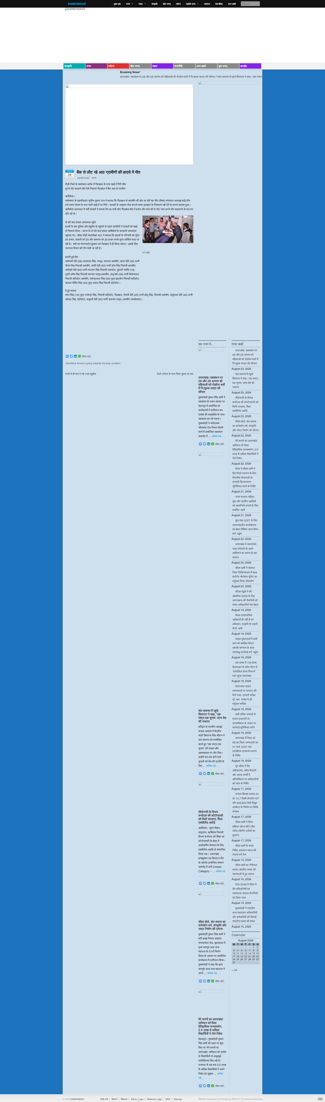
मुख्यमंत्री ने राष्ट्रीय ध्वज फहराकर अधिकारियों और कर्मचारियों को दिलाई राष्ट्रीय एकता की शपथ (244, 914)
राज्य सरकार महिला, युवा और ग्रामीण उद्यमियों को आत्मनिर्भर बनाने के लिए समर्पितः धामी (245, 503)
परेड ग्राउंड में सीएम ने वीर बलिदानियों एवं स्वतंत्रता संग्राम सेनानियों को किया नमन (245, 890)
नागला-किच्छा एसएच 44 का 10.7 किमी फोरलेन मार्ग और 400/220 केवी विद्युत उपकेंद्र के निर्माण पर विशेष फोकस (245, 802)
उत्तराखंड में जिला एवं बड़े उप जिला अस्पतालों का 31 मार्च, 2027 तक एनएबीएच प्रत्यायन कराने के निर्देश (245, 746)
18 (237, 956)
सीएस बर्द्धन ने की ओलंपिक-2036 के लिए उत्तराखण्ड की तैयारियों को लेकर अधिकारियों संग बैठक (245, 598)
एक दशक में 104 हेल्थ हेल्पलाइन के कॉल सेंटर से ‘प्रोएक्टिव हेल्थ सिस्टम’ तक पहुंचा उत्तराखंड (244, 669)
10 (234, 953)
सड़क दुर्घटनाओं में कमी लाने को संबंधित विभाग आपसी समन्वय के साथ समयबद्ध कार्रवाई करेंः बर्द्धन (245, 645)
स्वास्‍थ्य (207, 3)
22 (253, 956)
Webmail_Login (154, 1099)
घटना (94, 177)
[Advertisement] (129, 328)
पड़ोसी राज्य (190, 3)
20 (245, 956)
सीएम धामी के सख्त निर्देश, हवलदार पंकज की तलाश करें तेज (244, 850)
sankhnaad (83, 177)
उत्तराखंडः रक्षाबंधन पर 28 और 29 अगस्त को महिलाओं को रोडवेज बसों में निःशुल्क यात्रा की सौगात (147, 77)
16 (257, 953)
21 (249, 956)
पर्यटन (178, 3)
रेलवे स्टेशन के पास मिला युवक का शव (175, 374)
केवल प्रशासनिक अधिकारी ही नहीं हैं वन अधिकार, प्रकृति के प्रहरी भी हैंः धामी (245, 621)
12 (241, 953)
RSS (168, 1099)
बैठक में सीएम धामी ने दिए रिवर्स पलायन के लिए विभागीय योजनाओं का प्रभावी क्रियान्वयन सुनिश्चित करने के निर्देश (244, 477)
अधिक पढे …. (218, 436)
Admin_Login (137, 1099)
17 (234, 956)
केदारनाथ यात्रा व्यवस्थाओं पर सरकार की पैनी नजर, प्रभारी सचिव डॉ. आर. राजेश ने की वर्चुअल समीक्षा (244, 695)
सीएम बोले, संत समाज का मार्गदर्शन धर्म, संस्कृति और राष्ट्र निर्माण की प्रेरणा (212, 925)
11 (237, 953)
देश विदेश (219, 3)
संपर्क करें (104, 1099)
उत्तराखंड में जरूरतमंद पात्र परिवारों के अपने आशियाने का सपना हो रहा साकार (244, 550)
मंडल (141, 3)
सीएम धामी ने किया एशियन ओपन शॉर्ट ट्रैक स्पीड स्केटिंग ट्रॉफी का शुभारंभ (243, 828)
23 (257, 956)
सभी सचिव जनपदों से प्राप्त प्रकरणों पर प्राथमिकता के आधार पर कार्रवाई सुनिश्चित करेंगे (244, 720)
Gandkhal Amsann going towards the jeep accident (93, 363)
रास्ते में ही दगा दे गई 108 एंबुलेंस (80, 374)
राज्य (128, 3)
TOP (320, 1099)
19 (241, 956)
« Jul (234, 970)
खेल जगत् (167, 3)
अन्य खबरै (232, 3)
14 (249, 953)
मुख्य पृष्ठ (117, 3)
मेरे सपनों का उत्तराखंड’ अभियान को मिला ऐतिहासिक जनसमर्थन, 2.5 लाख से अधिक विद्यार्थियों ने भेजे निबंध (210, 1026)
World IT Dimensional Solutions (247, 1098)
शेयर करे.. (87, 356)
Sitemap (178, 1099)
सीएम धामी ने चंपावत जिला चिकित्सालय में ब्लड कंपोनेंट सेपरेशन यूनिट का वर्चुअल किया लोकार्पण (244, 574)
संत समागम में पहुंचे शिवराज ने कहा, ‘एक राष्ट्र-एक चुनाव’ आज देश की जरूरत (235, 77)
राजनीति (178, 66)
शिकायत (124, 1099)
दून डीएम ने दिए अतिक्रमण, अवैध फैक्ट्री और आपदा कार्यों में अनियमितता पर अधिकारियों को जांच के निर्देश (245, 774)
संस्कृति (154, 3)
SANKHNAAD (77, 4)
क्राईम (243, 66)
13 (245, 953)
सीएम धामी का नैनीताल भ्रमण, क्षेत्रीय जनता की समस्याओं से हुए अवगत (244, 869)
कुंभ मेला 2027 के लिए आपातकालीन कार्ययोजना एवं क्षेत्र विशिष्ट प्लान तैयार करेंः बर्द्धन (245, 526)
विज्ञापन (114, 1099)
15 (253, 953)
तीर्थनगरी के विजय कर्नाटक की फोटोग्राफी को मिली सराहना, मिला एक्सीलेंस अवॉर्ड (210, 817)
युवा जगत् (222, 66)
